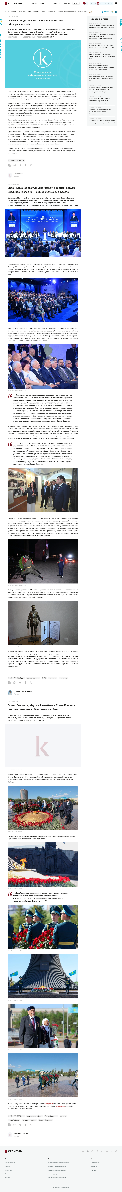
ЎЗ (111, 3)
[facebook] (97, 1156)
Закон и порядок (33, 12)
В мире (7, 1182)
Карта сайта (95, 1167)
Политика (8, 1171)
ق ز (108, 3)
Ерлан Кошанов (33, 678)
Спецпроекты (51, 12)
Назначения (22, 12)
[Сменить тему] (85, 3)
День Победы (14, 1125)
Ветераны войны (29, 1125)
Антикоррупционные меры (57, 1179)
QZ (95, 3)
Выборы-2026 (82, 12)
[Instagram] (9, 165)
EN (101, 3)
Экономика (8, 1179)
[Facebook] (25, 165)
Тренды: (7, 11)
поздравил (48, 1109)
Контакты (94, 1171)
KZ (92, 3)
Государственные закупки (57, 1182)
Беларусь (63, 678)
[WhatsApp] (14, 165)
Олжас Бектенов (45, 1125)
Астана (63, 1121)
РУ (98, 3)
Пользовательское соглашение (58, 1167)
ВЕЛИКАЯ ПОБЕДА (16, 161)
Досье (43, 12)
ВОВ (44, 678)
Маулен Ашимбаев (34, 1121)
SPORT (76, 3)
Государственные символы (57, 1175)
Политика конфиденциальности (58, 1171)
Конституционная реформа (66, 12)
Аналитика (66, 3)
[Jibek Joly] (106, 12)
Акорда (13, 12)
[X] (30, 165)
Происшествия (10, 1167)
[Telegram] (20, 165)
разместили (60, 1111)
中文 (104, 3)
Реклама (93, 1175)
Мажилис (53, 678)
